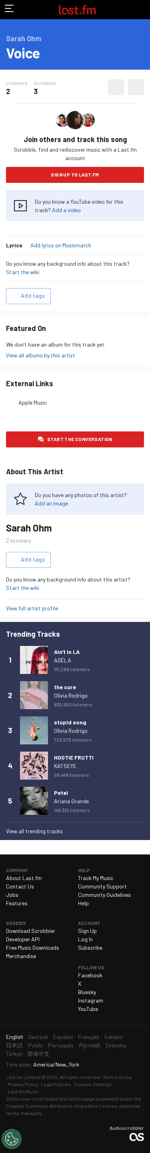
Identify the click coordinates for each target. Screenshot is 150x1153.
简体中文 (38, 1053)
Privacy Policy (23, 1084)
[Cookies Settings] (12, 1139)
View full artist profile (32, 608)
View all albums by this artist (40, 355)
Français (88, 1036)
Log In (85, 939)
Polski (35, 1045)
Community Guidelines (104, 894)
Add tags (33, 295)
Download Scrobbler (30, 930)
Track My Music (95, 877)
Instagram (90, 1000)
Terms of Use (117, 1077)
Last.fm (77, 9)
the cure (65, 687)
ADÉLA (62, 660)
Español (63, 1036)
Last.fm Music (23, 1091)
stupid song (70, 722)
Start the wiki (22, 272)
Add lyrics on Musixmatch (60, 245)
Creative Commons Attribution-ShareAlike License (61, 1106)
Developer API (23, 939)
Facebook (90, 975)
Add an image (51, 503)
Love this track (116, 87)
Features (17, 903)
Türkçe (14, 1053)
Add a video (66, 210)
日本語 (14, 1045)
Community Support (102, 886)
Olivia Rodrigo (71, 695)
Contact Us (20, 886)
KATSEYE (65, 765)
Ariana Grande (71, 801)
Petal (61, 792)
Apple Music (32, 402)
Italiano (113, 1036)
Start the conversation (79, 439)
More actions (136, 87)
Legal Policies (56, 1084)
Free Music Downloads (32, 947)
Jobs (12, 894)
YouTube (88, 1008)
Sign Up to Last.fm (75, 174)
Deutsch (38, 1036)
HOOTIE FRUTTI (74, 757)
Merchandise (21, 955)
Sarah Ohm (29, 527)
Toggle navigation (9, 9)
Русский (89, 1045)
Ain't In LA (67, 651)
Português (61, 1045)
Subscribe (90, 947)
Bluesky (87, 992)
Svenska (115, 1045)
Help (83, 903)
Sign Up (87, 930)
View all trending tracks (34, 831)
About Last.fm (24, 877)
